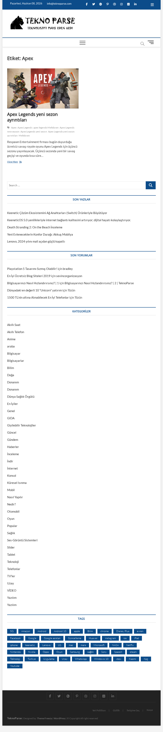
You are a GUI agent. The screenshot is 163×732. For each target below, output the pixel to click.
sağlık (90, 651)
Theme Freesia (44, 718)
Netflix (130, 645)
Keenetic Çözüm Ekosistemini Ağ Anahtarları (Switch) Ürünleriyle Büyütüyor (57, 213)
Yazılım (11, 597)
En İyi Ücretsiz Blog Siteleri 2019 (28, 276)
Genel (11, 411)
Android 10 (60, 631)
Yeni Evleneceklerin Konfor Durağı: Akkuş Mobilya (40, 234)
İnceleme (13, 454)
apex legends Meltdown (46, 127)
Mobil (11, 490)
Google (32, 638)
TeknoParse (14, 718)
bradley (68, 268)
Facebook (15, 638)
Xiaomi (132, 658)
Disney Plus (122, 631)
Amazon (25, 631)
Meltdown (24, 135)
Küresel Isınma (17, 482)
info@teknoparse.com (59, 3)
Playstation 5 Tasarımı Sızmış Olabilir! (32, 268)
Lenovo (46, 645)
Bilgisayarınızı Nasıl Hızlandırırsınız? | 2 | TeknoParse (99, 283)
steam (133, 651)
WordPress (59, 718)
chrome (104, 631)
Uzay (10, 583)
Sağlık (11, 533)
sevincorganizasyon (69, 276)
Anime (11, 339)
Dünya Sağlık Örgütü (20, 396)
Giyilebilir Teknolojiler (21, 425)
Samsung (75, 651)
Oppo (46, 651)
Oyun (10, 518)
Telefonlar (13, 569)
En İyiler (12, 403)
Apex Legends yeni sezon (33, 131)
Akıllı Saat (13, 325)
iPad (136, 638)
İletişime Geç (133, 710)
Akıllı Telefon (15, 332)
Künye (150, 710)
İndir (10, 461)
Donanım (13, 382)
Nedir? (11, 504)
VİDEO (11, 590)
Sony (104, 651)
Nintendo (15, 651)
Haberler (13, 447)
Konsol (11, 475)
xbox (118, 658)
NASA (115, 645)
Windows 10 (101, 658)
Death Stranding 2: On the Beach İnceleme (34, 227)
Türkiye (32, 658)
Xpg (146, 658)
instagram (110, 638)
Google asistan (52, 638)
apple (77, 631)
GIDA (11, 418)
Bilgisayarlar (15, 360)
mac (71, 645)
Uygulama (48, 658)
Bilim (10, 368)
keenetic (30, 645)
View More (13, 162)
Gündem (12, 439)
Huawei (93, 638)
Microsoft (99, 645)
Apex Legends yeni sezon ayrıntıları (32, 117)
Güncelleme (74, 638)
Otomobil (13, 511)
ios (125, 638)
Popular (12, 526)
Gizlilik (116, 710)
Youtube (14, 665)
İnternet (12, 468)
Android (42, 631)
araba (11, 346)
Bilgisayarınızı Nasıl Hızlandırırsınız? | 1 (33, 283)
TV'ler (11, 576)
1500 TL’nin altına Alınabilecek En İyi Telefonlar (38, 297)
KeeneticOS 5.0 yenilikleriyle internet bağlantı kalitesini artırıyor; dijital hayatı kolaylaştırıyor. (69, 220)
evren (140, 631)
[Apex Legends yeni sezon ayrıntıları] (43, 88)
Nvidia (31, 651)
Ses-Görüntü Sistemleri (22, 540)
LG (59, 645)
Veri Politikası (99, 710)
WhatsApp (81, 658)
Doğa (10, 375)
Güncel (11, 432)
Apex (14, 127)
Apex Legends (24, 127)
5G (12, 631)
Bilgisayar (13, 353)
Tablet (11, 554)
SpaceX (118, 651)
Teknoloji (13, 561)
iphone (14, 645)
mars (83, 645)
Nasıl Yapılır (15, 497)
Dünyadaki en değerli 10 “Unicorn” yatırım (34, 290)
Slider (11, 547)
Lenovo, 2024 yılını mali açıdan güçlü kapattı (36, 241)
